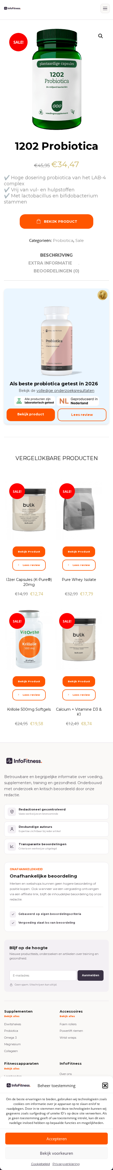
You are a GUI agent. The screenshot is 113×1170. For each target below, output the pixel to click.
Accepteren (57, 1138)
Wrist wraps (68, 1037)
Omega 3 (10, 1037)
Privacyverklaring (66, 1164)
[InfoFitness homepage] (12, 8)
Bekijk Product (60, 221)
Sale (79, 240)
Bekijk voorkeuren (56, 1153)
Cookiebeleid (40, 1164)
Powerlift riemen (71, 1031)
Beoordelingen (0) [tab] (56, 270)
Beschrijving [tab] (56, 255)
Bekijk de (56, 390)
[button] (105, 1085)
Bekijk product (30, 414)
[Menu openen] (105, 8)
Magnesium (12, 1044)
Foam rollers (68, 1024)
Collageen (11, 1051)
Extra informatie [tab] (50, 263)
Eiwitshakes (12, 1024)
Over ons (66, 1074)
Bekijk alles (11, 1016)
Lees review (82, 415)
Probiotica (63, 240)
